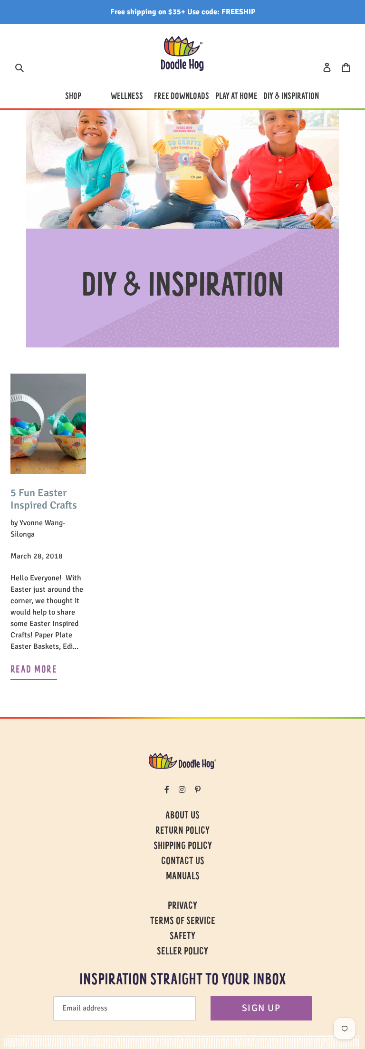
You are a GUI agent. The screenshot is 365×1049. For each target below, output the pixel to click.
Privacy (182, 906)
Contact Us (182, 861)
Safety (182, 937)
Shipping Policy (183, 846)
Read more (33, 670)
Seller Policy (182, 952)
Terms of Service (182, 921)
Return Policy (182, 831)
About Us (182, 816)
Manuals (183, 877)
